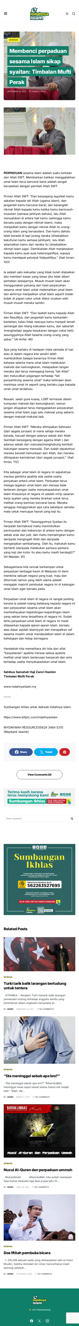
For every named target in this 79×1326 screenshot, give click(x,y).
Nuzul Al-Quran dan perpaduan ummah (38, 1170)
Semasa (13, 40)
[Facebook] (32, 1321)
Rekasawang (43, 1309)
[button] (6, 13)
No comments (46, 1009)
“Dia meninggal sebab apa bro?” (32, 1076)
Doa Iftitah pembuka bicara (27, 1253)
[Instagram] (47, 1321)
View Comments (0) (39, 774)
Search (72, 818)
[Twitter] (39, 1321)
